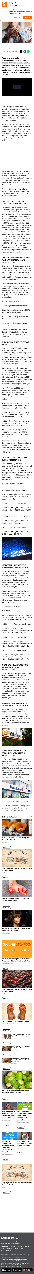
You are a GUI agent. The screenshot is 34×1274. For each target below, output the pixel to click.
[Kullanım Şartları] (5, 1263)
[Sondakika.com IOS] (6, 1270)
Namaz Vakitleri (6, 1251)
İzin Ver (27, 17)
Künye (18, 1243)
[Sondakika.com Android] (17, 1270)
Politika (23, 1248)
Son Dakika (4, 1246)
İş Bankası (17, 673)
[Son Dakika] (17, 1238)
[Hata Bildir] (19, 1266)
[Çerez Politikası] (11, 1264)
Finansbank (10, 464)
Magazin (9, 1248)
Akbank (22, 116)
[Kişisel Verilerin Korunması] (23, 1264)
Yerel (16, 1248)
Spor (2, 1248)
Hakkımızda (4, 1243)
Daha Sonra (17, 17)
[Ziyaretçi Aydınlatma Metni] (8, 1266)
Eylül (16, 759)
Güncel (13, 1246)
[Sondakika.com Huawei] (28, 1270)
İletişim (14, 1243)
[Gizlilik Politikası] (15, 1263)
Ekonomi (27, 1246)
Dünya (20, 1246)
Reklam (10, 1243)
